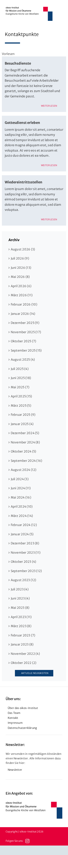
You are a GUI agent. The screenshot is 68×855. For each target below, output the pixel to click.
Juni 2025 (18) (21, 378)
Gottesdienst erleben (22, 122)
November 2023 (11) (25, 552)
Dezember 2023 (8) (25, 543)
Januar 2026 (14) (23, 314)
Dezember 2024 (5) (25, 433)
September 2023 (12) (26, 571)
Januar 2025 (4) (22, 424)
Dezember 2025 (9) (25, 323)
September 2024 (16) (26, 461)
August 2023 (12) (23, 580)
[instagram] (27, 841)
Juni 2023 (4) (20, 598)
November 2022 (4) (25, 654)
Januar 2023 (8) (22, 644)
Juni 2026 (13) (21, 268)
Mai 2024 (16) (21, 497)
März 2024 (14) (22, 516)
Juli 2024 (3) (20, 479)
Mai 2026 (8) (20, 277)
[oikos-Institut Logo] (29, 8)
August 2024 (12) (23, 470)
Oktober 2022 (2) (23, 663)
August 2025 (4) (23, 359)
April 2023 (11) (21, 617)
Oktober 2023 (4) (23, 561)
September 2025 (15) (26, 350)
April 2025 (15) (21, 396)
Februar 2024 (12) (24, 525)
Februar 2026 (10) (24, 304)
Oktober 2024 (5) (23, 451)
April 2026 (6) (21, 286)
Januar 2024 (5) (22, 534)
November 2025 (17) (26, 332)
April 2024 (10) (22, 506)
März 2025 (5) (21, 405)
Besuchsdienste (18, 63)
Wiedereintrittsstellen (23, 182)
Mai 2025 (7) (20, 387)
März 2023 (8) (21, 626)
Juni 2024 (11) (21, 488)
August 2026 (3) (23, 249)
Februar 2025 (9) (23, 415)
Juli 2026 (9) (20, 258)
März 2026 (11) (21, 295)
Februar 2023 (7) (23, 635)
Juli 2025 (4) (20, 369)
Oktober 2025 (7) (23, 341)
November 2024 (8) (25, 442)
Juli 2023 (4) (20, 589)
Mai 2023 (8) (20, 608)
